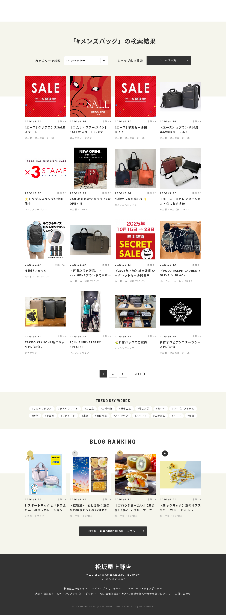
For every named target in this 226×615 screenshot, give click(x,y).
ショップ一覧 (167, 60)
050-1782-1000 (115, 579)
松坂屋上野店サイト (76, 588)
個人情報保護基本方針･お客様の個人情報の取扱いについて (135, 593)
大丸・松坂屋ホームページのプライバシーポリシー (65, 593)
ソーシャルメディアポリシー (145, 588)
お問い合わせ (183, 593)
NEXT (138, 374)
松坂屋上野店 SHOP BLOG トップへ (111, 531)
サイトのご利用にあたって (108, 588)
